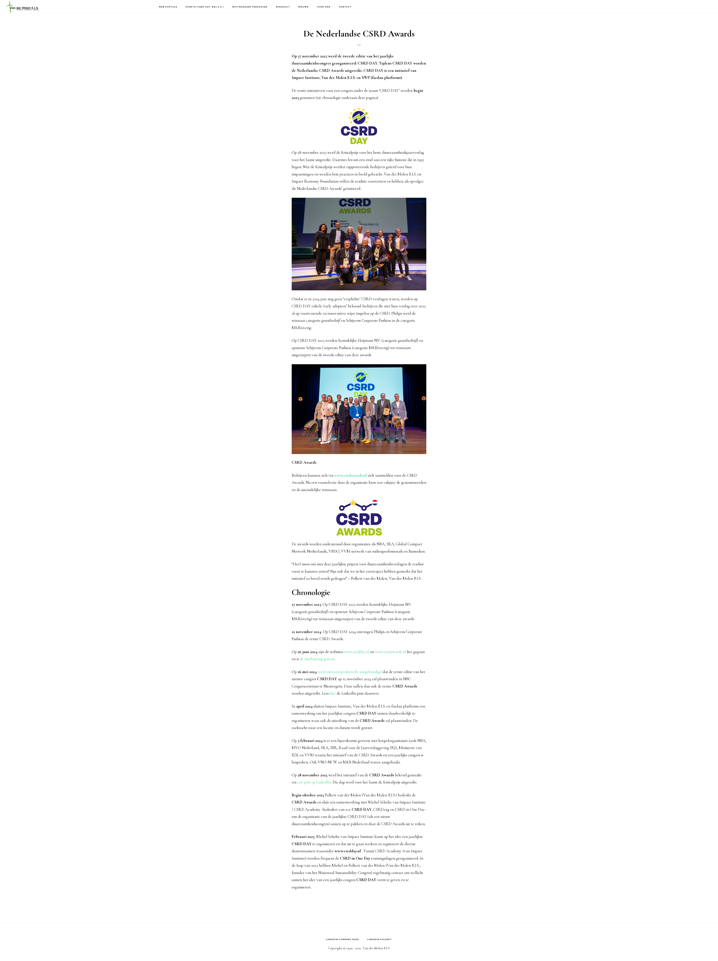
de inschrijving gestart (317, 658)
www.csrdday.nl (356, 651)
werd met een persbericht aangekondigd (350, 671)
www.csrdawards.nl (350, 475)
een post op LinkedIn (314, 782)
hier (333, 693)
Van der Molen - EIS (24, 7)
